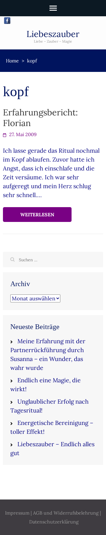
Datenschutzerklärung (54, 522)
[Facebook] (7, 20)
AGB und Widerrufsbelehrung (66, 513)
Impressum (17, 513)
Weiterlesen (37, 214)
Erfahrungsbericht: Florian (40, 117)
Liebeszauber (53, 33)
